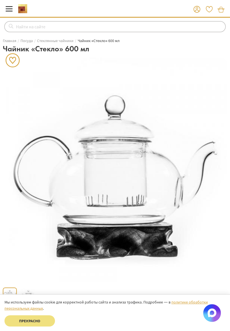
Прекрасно (29, 320)
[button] (197, 9)
